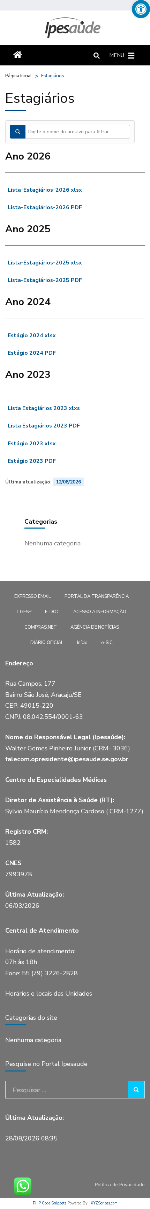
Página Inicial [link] (18, 76)
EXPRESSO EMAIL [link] (32, 596)
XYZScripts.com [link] (104, 1203)
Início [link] (82, 642)
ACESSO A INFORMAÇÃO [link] (99, 612)
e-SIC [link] (107, 642)
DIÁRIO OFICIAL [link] (46, 642)
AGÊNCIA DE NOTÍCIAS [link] (94, 627)
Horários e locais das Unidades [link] (48, 993)
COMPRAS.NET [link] (40, 627)
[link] (141, 9)
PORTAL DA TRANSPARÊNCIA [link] (97, 596)
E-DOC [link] (52, 612)
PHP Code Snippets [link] (49, 1203)
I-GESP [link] (24, 612)
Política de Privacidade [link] (120, 1184)
